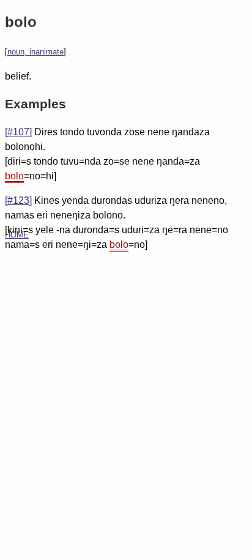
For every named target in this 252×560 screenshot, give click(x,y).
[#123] (18, 200)
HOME (17, 234)
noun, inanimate (35, 51)
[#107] (18, 132)
